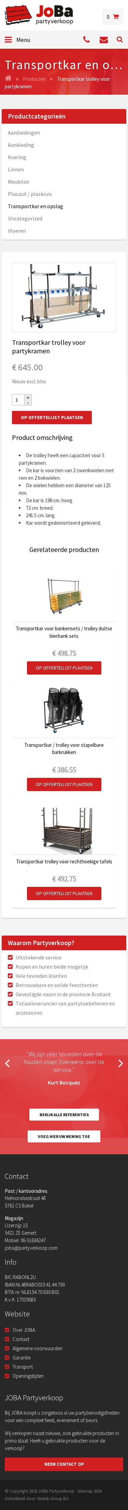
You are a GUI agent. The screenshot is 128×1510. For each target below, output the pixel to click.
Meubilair (19, 181)
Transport (23, 1366)
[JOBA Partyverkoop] (39, 15)
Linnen (16, 169)
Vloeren (17, 230)
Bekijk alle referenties (64, 1114)
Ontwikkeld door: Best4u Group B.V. (37, 1498)
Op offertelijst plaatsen (52, 417)
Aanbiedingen (24, 132)
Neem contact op (64, 1464)
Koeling (17, 157)
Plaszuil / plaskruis (30, 193)
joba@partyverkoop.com (31, 1248)
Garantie (21, 1357)
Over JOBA (24, 1330)
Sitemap (85, 1491)
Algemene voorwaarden (37, 1348)
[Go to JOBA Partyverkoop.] (8, 79)
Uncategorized (25, 218)
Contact (21, 1339)
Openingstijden (28, 1376)
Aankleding (21, 144)
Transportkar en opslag (35, 206)
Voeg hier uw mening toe (64, 1136)
